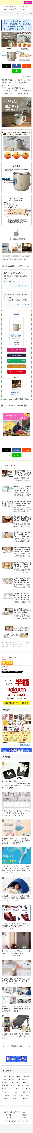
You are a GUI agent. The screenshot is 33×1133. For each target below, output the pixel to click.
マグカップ (13, 405)
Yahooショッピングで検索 (16, 361)
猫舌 (27, 405)
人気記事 (8, 1117)
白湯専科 (16, 314)
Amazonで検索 (16, 355)
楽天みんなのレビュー (23, 304)
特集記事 (24, 1115)
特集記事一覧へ (25, 745)
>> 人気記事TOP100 (15, 1046)
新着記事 (8, 1115)
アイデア (5, 405)
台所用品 (21, 405)
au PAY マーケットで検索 (16, 366)
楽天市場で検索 (16, 350)
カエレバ (27, 398)
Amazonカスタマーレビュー (21, 286)
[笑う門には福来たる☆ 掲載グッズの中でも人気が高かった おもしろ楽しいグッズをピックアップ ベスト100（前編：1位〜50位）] (16, 728)
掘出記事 (24, 1117)
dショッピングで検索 (16, 372)
